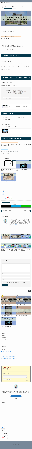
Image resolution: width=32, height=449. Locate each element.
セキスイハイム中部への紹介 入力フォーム (7, 351)
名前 (3, 273)
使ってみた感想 (14, 8)
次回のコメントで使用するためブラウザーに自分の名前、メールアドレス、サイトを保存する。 (15, 282)
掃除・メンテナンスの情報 (6, 373)
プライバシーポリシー (17, 444)
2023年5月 (4, 339)
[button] (6, 206)
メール (3, 276)
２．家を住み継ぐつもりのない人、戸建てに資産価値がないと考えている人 (14, 46)
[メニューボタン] (1, 1)
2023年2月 (4, 344)
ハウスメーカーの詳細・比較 (7, 369)
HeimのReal (16, 0)
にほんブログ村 (3, 198)
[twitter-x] (12, 225)
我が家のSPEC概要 (4, 360)
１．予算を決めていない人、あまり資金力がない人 (10, 45)
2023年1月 (4, 346)
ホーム (13, 444)
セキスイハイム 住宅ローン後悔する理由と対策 (8, 356)
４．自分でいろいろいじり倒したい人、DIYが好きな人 (11, 49)
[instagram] (16, 398)
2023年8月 (4, 337)
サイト (3, 279)
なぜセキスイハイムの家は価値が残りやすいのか (8, 101)
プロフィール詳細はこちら (15, 224)
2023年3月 (4, 342)
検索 (29, 290)
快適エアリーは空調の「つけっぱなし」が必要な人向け (9, 358)
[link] (11, 225)
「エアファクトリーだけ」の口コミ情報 (7, 353)
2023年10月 (4, 335)
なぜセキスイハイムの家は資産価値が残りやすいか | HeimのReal (18, 106)
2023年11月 (4, 333)
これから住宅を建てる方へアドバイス (8, 8)
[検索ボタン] (31, 1)
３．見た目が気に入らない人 (7, 47)
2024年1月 (4, 331)
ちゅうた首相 (5, 223)
